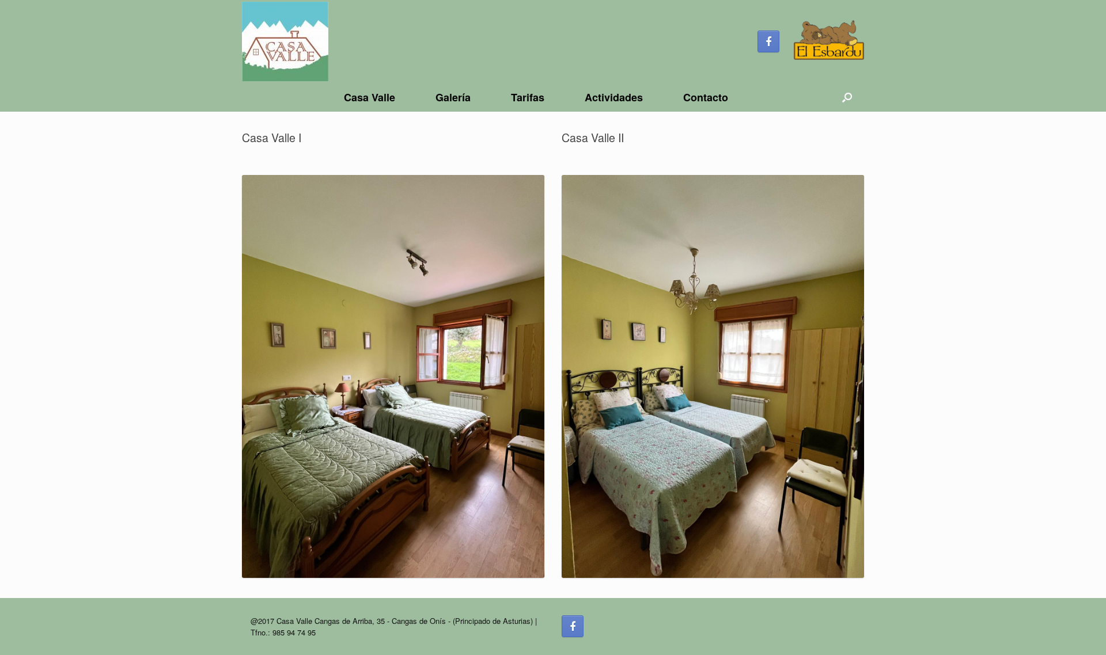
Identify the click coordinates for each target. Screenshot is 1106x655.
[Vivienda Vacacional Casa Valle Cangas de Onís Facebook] (768, 41)
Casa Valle (369, 97)
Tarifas (527, 97)
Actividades (614, 97)
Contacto (705, 97)
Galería (453, 97)
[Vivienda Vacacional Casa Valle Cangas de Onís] (285, 41)
